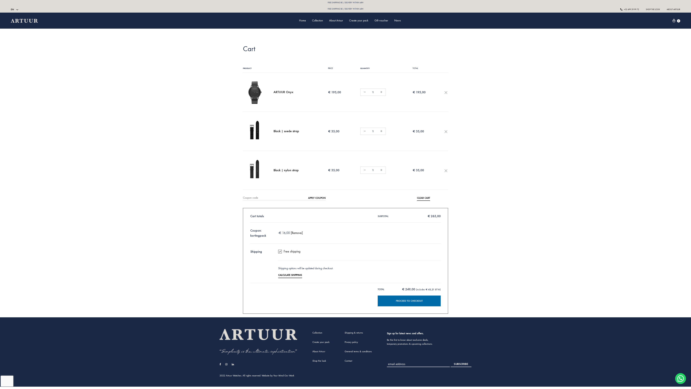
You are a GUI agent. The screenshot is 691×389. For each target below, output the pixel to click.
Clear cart (423, 198)
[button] (680, 378)
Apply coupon (317, 198)
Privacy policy (351, 342)
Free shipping (292, 251)
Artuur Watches (233, 375)
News (397, 20)
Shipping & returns (354, 332)
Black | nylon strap (286, 170)
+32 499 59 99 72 (631, 9)
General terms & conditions (358, 351)
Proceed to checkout (409, 300)
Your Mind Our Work (283, 375)
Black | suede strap (286, 131)
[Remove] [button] (297, 233)
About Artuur (673, 9)
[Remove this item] (446, 92)
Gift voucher (381, 20)
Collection (317, 20)
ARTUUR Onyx (283, 92)
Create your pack (358, 20)
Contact (348, 360)
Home (302, 20)
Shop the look (653, 9)
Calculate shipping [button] (290, 275)
